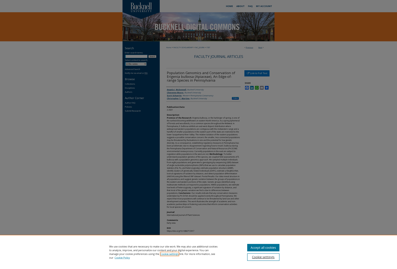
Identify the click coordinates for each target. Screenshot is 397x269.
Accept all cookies (263, 247)
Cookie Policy (122, 257)
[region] (198, 252)
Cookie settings (170, 254)
